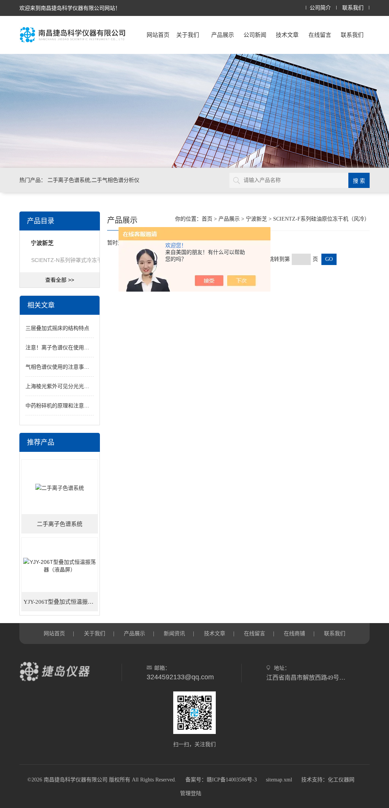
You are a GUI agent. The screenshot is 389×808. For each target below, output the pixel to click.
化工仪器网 (341, 780)
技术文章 (287, 35)
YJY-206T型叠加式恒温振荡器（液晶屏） (61, 602)
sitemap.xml (279, 780)
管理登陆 (190, 793)
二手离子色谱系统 (59, 524)
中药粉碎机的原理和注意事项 (60, 405)
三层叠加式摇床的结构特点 (57, 328)
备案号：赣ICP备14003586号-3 (221, 780)
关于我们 (187, 35)
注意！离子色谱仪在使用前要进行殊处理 (73, 347)
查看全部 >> (59, 280)
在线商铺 (294, 633)
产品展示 (222, 35)
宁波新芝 (256, 219)
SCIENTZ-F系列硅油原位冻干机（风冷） (321, 219)
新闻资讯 (174, 633)
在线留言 (319, 35)
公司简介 (320, 7)
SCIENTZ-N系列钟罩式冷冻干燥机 (72, 260)
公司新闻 (255, 35)
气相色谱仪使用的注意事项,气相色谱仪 (71, 367)
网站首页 (158, 35)
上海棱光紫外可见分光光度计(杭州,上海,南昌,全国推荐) (90, 386)
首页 (207, 219)
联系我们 (353, 7)
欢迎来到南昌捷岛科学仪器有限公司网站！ (69, 8)
